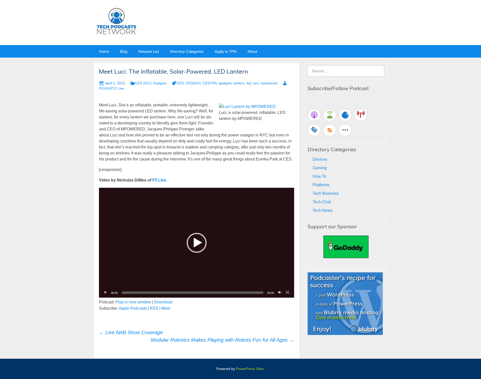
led (249, 83)
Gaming (320, 168)
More (165, 308)
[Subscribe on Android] (329, 115)
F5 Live (159, 180)
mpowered (269, 83)
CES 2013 (143, 83)
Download (163, 302)
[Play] (105, 292)
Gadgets (160, 83)
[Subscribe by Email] (314, 130)
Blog (123, 51)
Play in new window (133, 302)
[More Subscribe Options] (345, 130)
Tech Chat (322, 202)
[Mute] (279, 292)
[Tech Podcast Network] (116, 21)
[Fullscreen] (287, 292)
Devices (320, 159)
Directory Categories (187, 51)
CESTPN (210, 83)
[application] (196, 242)
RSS (154, 308)
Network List (148, 51)
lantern (239, 83)
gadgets (225, 83)
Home (104, 51)
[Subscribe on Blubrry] (345, 115)
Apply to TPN (225, 51)
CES (180, 83)
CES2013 (193, 83)
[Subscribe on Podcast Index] (360, 115)
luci (256, 83)
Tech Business (326, 193)
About (252, 51)
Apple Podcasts (133, 308)
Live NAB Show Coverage (131, 332)
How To (319, 176)
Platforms (321, 185)
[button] (197, 243)
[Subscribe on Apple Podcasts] (314, 115)
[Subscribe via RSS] (329, 130)
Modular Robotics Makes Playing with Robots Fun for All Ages (222, 340)
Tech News (322, 210)
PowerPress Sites (250, 369)
